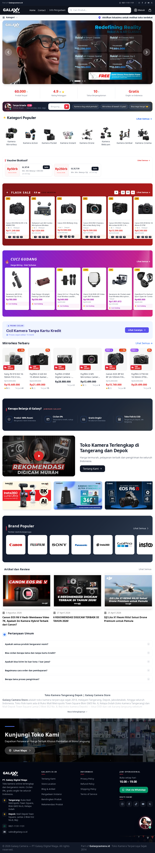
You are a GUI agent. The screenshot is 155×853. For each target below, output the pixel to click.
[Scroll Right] (148, 546)
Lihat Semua (139, 528)
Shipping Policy (88, 789)
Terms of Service (89, 794)
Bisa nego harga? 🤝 (139, 106)
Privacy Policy (87, 778)
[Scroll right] (150, 496)
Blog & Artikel (48, 789)
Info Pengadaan (57, 10)
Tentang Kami (91, 468)
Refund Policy (87, 783)
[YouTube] (143, 804)
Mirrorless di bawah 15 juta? (114, 106)
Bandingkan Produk (51, 799)
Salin (46, 167)
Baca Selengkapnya (76, 712)
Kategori (10, 17)
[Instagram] (122, 804)
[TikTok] (136, 804)
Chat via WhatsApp (136, 789)
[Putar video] (38, 456)
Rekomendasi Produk (52, 804)
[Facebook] (129, 804)
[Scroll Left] (6, 546)
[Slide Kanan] (146, 52)
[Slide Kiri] (8, 52)
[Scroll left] (5, 496)
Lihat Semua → (144, 118)
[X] (150, 804)
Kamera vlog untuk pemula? (85, 106)
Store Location (48, 783)
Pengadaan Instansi (51, 794)
